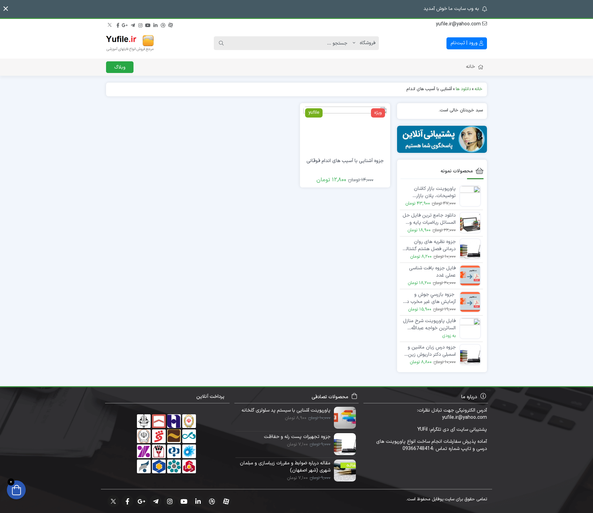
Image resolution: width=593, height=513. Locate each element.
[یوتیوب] (148, 24)
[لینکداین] (155, 24)
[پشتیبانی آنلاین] (442, 139)
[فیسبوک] (117, 24)
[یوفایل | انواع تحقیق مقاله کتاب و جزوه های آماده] (130, 43)
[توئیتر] (110, 24)
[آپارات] (170, 24)
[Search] (221, 43)
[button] (5, 8)
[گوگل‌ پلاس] (125, 24)
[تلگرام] (133, 24)
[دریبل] (163, 24)
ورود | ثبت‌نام (465, 43)
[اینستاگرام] (140, 24)
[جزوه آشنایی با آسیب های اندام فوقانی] (344, 129)
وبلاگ (120, 67)
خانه (470, 66)
